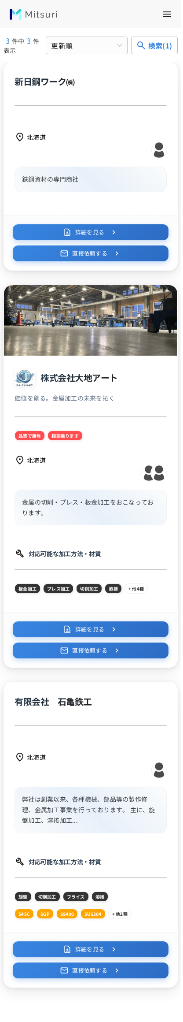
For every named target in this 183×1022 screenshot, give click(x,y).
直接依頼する (89, 253)
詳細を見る (89, 232)
